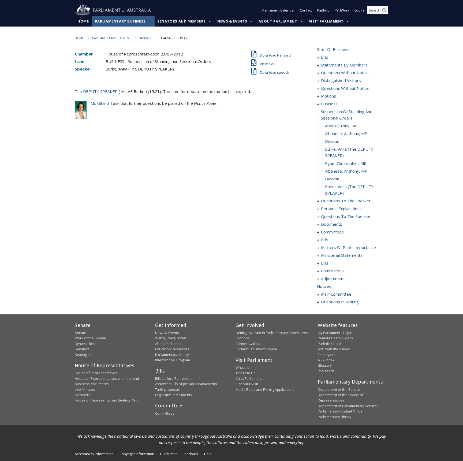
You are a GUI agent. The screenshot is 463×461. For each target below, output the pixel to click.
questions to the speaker (346, 200)
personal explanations (341, 208)
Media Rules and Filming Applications (265, 389)
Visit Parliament (326, 21)
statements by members (344, 65)
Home (83, 21)
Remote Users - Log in (335, 338)
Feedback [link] (190, 453)
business (329, 103)
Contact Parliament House (256, 349)
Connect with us (248, 343)
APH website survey (334, 349)
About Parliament (278, 21)
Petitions (243, 338)
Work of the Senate (90, 338)
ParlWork (342, 10)
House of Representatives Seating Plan (106, 400)
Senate (80, 332)
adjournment (333, 278)
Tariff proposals (168, 389)
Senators (82, 349)
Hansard (145, 38)
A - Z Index (326, 360)
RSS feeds (326, 371)
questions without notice (345, 72)
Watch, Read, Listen (170, 338)
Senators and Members (181, 21)
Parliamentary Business (120, 21)
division (332, 141)
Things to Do (246, 372)
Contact (306, 10)
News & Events (232, 21)
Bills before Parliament (173, 378)
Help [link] (208, 453)
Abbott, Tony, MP (341, 125)
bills (324, 57)
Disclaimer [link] (168, 453)
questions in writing (340, 301)
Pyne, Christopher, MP (346, 163)
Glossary (325, 365)
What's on (244, 367)
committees (332, 232)
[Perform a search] (384, 10)
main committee (336, 294)
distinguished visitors (341, 80)
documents (331, 224)
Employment (328, 354)
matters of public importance (348, 247)
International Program (172, 360)
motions (328, 96)
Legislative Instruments (173, 394)
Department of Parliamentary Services (348, 405)
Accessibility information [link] (94, 453)
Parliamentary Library (172, 354)
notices (324, 286)
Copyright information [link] (137, 453)
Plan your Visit (247, 383)
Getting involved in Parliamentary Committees (272, 332)
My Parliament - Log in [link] (335, 332)
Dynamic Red (85, 343)
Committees (164, 413)
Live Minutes (85, 389)
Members (82, 394)
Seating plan (85, 354)
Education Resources (172, 349)
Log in (359, 10)
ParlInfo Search (330, 343)
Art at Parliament (249, 378)
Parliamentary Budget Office (340, 411)
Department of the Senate (339, 389)
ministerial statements (342, 255)
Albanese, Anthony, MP (346, 133)
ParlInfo (323, 10)
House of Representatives (96, 372)
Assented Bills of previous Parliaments (186, 383)
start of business (333, 49)
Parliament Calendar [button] (278, 10)
